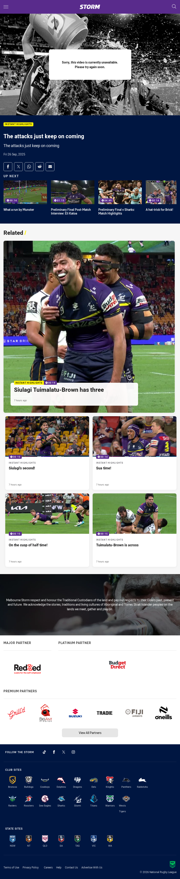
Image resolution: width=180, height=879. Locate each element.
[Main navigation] (6, 6)
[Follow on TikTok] (44, 752)
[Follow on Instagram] (73, 752)
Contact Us (71, 867)
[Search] (174, 6)
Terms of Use (11, 867)
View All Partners (90, 733)
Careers (48, 867)
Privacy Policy (31, 867)
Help (58, 867)
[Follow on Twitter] (63, 752)
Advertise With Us (91, 867)
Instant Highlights (18, 124)
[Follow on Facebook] (54, 752)
